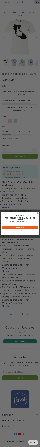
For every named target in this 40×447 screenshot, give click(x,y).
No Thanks (20, 231)
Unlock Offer (20, 227)
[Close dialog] (38, 213)
